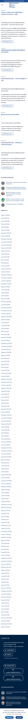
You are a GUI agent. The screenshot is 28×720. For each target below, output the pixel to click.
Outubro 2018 (5, 483)
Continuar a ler (7, 41)
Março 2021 (4, 406)
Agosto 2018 (4, 489)
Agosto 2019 (4, 459)
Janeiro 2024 (4, 304)
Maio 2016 (4, 546)
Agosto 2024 (4, 286)
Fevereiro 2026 (5, 233)
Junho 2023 (4, 325)
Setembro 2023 (5, 316)
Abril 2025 (4, 263)
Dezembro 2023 (5, 307)
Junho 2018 (4, 495)
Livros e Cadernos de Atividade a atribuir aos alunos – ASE (12, 13)
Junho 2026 (4, 221)
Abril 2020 (4, 436)
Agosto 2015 (4, 570)
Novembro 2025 (5, 242)
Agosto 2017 (4, 510)
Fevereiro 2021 (5, 409)
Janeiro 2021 (4, 412)
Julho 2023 (4, 322)
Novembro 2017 (5, 504)
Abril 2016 (4, 549)
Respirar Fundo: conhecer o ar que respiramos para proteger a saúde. (15, 199)
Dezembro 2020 (5, 415)
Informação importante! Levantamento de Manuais (16, 183)
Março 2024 (4, 298)
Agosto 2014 (4, 600)
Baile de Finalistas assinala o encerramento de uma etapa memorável (13, 194)
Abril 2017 (4, 519)
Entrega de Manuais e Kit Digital (14, 204)
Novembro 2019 (5, 451)
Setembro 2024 (5, 283)
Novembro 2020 (5, 418)
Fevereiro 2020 (5, 442)
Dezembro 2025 (5, 239)
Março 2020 (4, 439)
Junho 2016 (4, 543)
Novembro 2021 (5, 382)
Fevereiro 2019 (5, 474)
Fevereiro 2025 (5, 269)
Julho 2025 (4, 254)
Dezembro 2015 (5, 558)
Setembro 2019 (5, 456)
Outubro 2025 (5, 245)
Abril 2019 (4, 471)
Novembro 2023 (5, 310)
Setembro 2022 (5, 352)
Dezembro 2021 (5, 379)
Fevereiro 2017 (5, 525)
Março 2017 (4, 522)
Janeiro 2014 (4, 621)
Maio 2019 (4, 468)
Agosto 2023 (4, 319)
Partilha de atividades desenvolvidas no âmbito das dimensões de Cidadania (16, 188)
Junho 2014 (4, 606)
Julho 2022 (4, 358)
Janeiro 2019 (4, 477)
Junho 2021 (4, 397)
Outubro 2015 (5, 564)
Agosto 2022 (4, 355)
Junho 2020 (4, 430)
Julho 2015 (4, 573)
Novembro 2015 (5, 561)
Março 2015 (4, 585)
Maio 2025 (4, 260)
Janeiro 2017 (4, 528)
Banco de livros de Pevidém (10, 114)
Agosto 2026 (4, 215)
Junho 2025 (4, 257)
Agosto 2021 (4, 391)
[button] (2, 5)
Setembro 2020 (5, 424)
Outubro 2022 (5, 349)
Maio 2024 (4, 292)
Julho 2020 (4, 427)
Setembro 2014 (5, 597)
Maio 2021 (4, 400)
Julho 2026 (4, 218)
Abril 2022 (4, 367)
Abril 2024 (4, 295)
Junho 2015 (4, 576)
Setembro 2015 (5, 567)
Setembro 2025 (5, 248)
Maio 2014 (4, 609)
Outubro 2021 (5, 385)
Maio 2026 (4, 224)
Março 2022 (4, 370)
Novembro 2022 (5, 346)
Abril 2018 (4, 498)
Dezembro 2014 (5, 591)
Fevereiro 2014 (5, 618)
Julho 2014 (4, 603)
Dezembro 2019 (5, 448)
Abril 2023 (4, 331)
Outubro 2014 (5, 594)
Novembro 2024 (5, 278)
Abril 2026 (4, 227)
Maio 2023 (4, 328)
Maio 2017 (4, 516)
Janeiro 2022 (4, 376)
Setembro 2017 (5, 507)
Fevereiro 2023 (5, 337)
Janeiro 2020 (4, 445)
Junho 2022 (4, 361)
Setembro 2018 (5, 486)
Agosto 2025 (4, 251)
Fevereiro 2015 (5, 588)
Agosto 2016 (4, 540)
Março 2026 (4, 230)
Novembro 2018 (5, 480)
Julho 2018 (4, 492)
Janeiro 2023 (4, 340)
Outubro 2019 (5, 454)
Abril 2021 (4, 403)
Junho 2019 (4, 465)
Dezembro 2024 (5, 275)
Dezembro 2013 (5, 624)
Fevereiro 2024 (5, 301)
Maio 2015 (4, 579)
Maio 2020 (4, 433)
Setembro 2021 (5, 388)
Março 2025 (4, 266)
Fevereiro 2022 (5, 373)
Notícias (3, 10)
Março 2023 (4, 334)
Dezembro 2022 (5, 343)
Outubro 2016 (5, 534)
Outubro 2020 (5, 421)
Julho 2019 (4, 462)
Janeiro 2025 (4, 271)
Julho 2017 (4, 513)
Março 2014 (4, 615)
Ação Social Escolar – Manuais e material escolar (11, 143)
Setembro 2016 (5, 537)
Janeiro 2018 (4, 501)
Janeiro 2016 (4, 555)
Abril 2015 (4, 582)
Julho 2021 (4, 394)
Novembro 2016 (5, 531)
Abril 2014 (4, 612)
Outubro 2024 (5, 280)
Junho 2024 (4, 289)
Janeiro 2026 (4, 236)
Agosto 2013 (4, 627)
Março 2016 (4, 552)
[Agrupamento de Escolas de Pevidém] (14, 5)
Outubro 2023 (5, 313)
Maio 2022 (4, 364)
